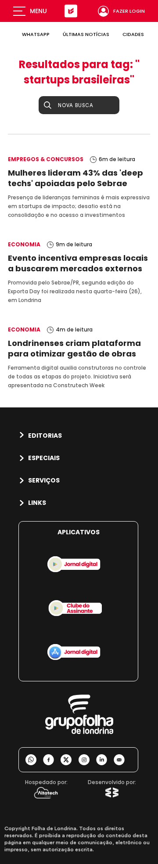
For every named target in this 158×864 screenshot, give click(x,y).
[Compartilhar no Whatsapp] (34, 759)
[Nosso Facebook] (52, 759)
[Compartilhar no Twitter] (69, 759)
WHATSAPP (36, 34)
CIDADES (133, 34)
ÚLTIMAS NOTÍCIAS (86, 34)
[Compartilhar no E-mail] (122, 759)
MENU (38, 11)
